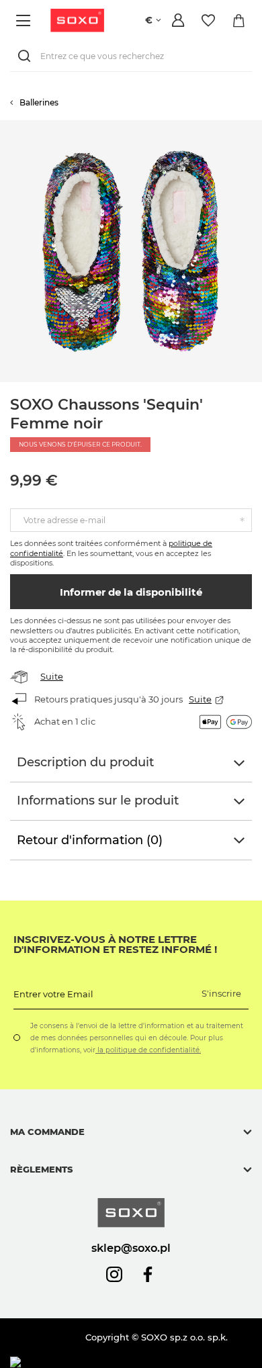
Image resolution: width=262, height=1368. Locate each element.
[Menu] (25, 20)
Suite (51, 676)
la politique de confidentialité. (148, 1050)
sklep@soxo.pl (131, 1248)
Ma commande (47, 1131)
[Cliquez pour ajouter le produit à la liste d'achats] (255, 127)
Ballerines (38, 102)
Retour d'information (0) (90, 840)
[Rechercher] (27, 56)
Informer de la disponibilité (131, 592)
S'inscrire (221, 993)
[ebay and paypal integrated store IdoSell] (106, 1362)
